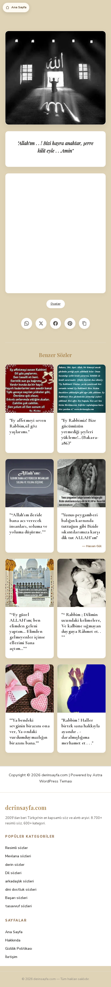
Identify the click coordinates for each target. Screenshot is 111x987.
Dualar (56, 304)
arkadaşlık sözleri (19, 881)
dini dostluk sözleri (20, 889)
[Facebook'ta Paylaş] (55, 323)
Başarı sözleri (16, 897)
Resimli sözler (16, 847)
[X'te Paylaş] (41, 323)
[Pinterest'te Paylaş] (70, 323)
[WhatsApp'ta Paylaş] (26, 323)
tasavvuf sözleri (18, 906)
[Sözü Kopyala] (84, 323)
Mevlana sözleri (18, 856)
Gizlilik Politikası (18, 948)
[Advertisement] (55, 233)
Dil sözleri (13, 872)
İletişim (11, 956)
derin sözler (15, 864)
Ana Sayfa (18, 7)
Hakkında (12, 940)
